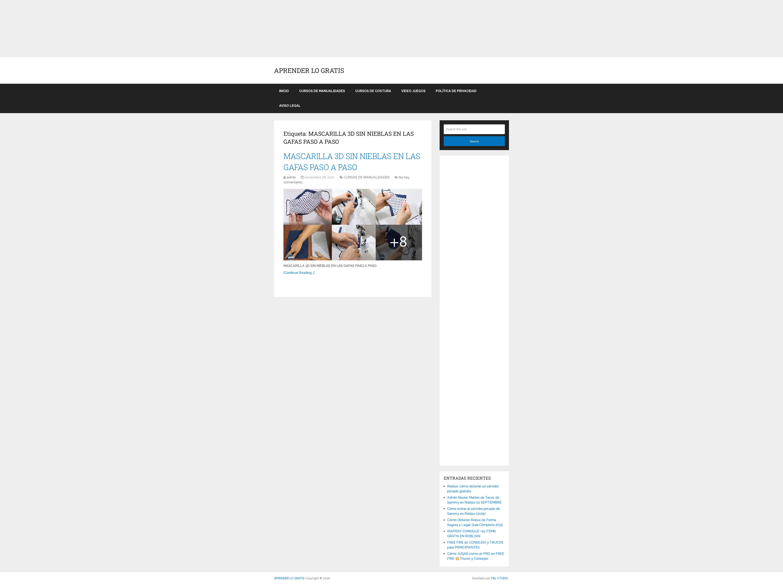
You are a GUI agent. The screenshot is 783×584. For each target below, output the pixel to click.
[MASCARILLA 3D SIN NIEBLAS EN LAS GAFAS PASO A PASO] (352, 224)
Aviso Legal (290, 106)
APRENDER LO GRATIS (309, 70)
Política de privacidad (456, 91)
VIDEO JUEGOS (413, 91)
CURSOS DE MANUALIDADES (322, 91)
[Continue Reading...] (298, 273)
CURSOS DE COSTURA (373, 91)
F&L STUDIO (499, 578)
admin (291, 177)
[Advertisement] (122, 28)
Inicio (284, 91)
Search (474, 141)
